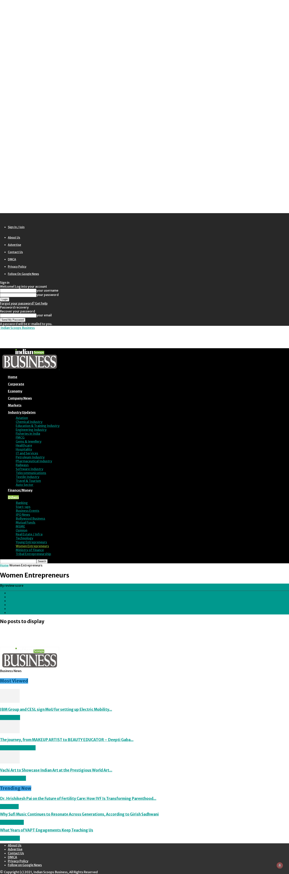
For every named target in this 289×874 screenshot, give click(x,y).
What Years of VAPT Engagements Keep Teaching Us (46, 830)
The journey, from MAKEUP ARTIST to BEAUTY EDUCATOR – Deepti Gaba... (66, 740)
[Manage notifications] (280, 865)
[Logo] (30, 368)
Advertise (14, 245)
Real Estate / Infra (29, 534)
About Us (14, 237)
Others (13, 497)
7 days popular (19, 605)
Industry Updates (22, 412)
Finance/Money (20, 490)
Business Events (27, 511)
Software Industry (29, 469)
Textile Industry (27, 477)
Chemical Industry (29, 422)
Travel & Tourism (28, 481)
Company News (20, 398)
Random (14, 612)
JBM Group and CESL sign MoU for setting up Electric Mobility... (56, 709)
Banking (22, 503)
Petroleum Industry (30, 457)
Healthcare (24, 445)
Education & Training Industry (38, 426)
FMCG (20, 437)
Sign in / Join (16, 227)
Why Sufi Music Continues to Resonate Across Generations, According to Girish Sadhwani (79, 814)
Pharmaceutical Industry (34, 461)
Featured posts (19, 597)
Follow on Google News (23, 274)
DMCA (12, 259)
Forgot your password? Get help (24, 303)
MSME (20, 526)
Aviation (22, 418)
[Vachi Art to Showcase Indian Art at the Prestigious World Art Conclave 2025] (10, 762)
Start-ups (23, 507)
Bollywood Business (30, 518)
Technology (24, 538)
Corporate (16, 384)
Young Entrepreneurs (31, 542)
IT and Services (27, 453)
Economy (15, 391)
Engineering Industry (31, 430)
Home (12, 377)
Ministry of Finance (30, 550)
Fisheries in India (28, 434)
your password (47, 295)
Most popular (18, 601)
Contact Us (15, 252)
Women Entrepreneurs (32, 546)
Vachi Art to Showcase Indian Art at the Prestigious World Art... (56, 770)
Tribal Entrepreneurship (33, 554)
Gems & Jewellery (28, 441)
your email (44, 315)
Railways (22, 465)
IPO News (23, 515)
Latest (12, 593)
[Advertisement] (71, 338)
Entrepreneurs (12, 822)
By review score (19, 609)
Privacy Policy (17, 266)
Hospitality (24, 449)
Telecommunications (31, 473)
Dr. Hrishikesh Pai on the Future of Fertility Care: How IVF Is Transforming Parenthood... (78, 798)
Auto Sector (24, 485)
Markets (14, 405)
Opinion (21, 530)
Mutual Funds (25, 522)
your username (47, 290)
